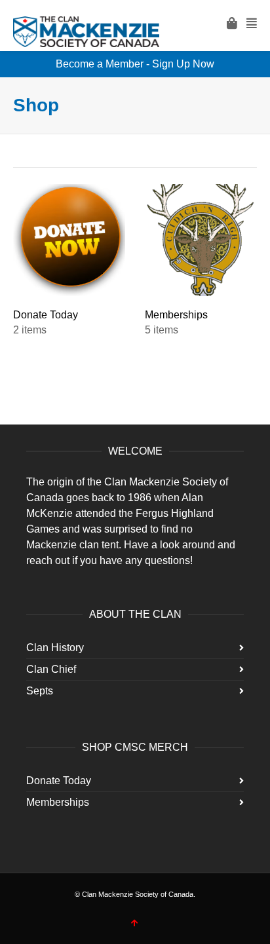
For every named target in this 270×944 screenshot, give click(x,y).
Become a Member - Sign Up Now (135, 63)
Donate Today (58, 780)
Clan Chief (51, 669)
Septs (39, 690)
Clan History (55, 647)
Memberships (57, 802)
